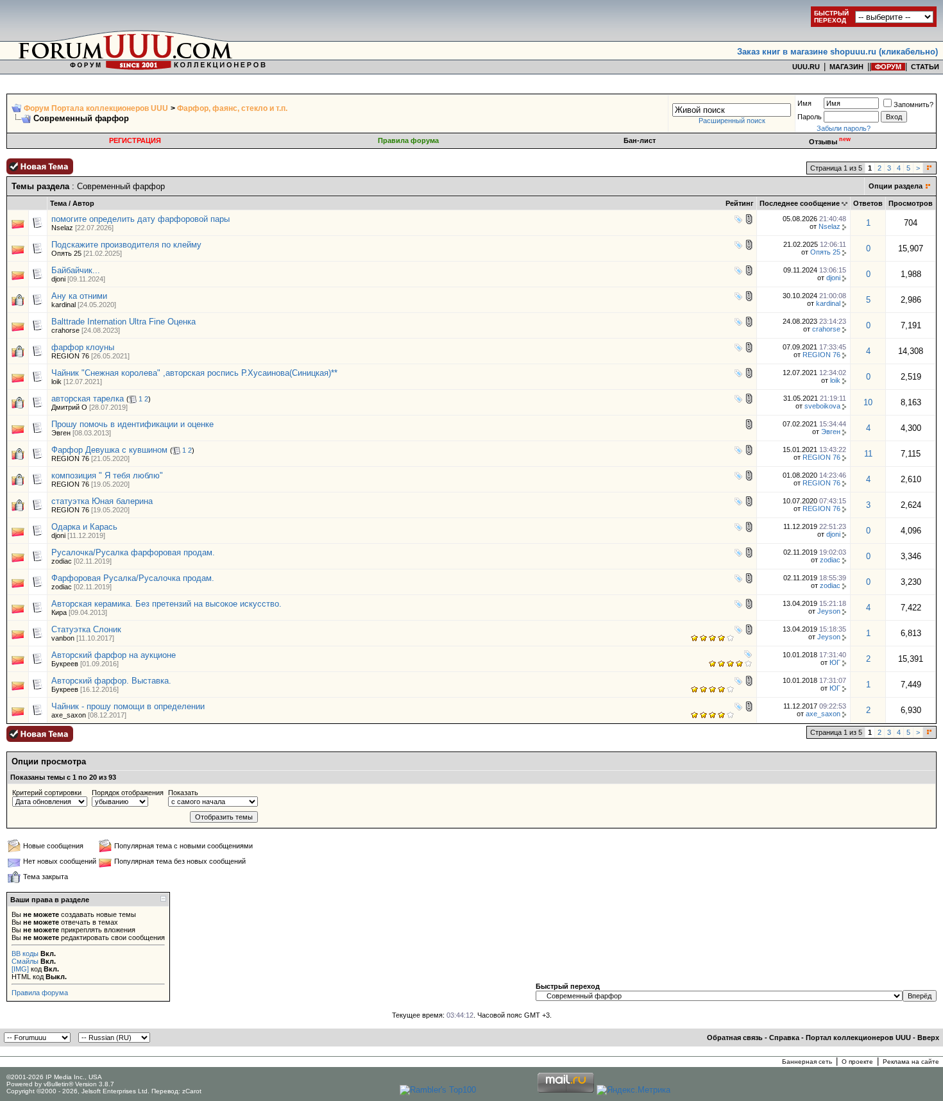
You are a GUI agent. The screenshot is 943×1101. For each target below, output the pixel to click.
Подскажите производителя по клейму (126, 244)
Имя (804, 103)
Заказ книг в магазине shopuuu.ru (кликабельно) (837, 51)
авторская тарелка (87, 398)
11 (868, 453)
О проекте (857, 1061)
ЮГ (834, 662)
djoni (58, 279)
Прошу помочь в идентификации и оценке (132, 424)
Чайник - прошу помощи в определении (128, 706)
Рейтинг (740, 203)
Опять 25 (66, 253)
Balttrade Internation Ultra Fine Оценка (123, 321)
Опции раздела (895, 186)
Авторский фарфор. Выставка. (111, 680)
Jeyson (828, 611)
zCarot (191, 1091)
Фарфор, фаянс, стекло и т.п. (232, 108)
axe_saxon (68, 715)
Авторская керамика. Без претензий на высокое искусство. (166, 604)
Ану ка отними (79, 296)
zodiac (61, 561)
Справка (784, 1037)
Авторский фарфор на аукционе (113, 655)
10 (867, 402)
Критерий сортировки (46, 792)
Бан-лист (640, 140)
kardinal (63, 304)
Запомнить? (913, 104)
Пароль (809, 117)
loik (56, 381)
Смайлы (25, 961)
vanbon (62, 638)
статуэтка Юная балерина (102, 501)
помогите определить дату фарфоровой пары (140, 219)
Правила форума (408, 140)
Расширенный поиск (732, 120)
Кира (59, 612)
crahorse (65, 330)
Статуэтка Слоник (86, 629)
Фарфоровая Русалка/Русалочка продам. (132, 578)
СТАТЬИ (925, 67)
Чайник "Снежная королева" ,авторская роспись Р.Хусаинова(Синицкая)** (194, 373)
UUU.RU (806, 67)
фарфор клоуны (82, 347)
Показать (183, 792)
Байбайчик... (75, 270)
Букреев (64, 664)
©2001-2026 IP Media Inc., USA (54, 1076)
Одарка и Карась (84, 527)
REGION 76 (70, 356)
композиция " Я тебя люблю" (107, 475)
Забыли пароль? (844, 128)
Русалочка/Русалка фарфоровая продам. (133, 552)
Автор (83, 203)
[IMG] (20, 969)
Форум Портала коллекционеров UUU (96, 108)
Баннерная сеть (807, 1061)
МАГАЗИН (846, 67)
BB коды (25, 953)
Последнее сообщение (800, 203)
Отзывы (830, 142)
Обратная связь (735, 1037)
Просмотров (910, 203)
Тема (58, 203)
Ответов (868, 203)
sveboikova (822, 406)
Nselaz (62, 227)
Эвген (61, 433)
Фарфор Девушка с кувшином (109, 450)
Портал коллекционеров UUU (858, 1037)
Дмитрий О (69, 407)
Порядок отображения (128, 792)
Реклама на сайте (911, 1061)
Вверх (928, 1037)
